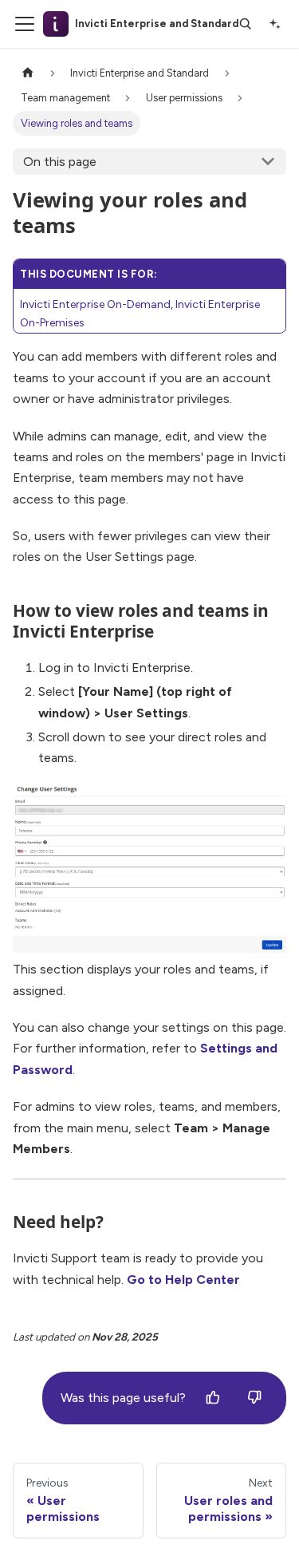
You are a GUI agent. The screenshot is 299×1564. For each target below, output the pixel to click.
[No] (254, 1398)
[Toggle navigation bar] (25, 24)
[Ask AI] (274, 24)
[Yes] (213, 1398)
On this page (59, 161)
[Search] (246, 24)
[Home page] (28, 73)
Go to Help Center (183, 1279)
